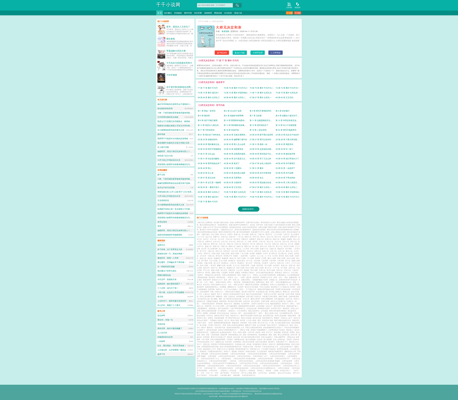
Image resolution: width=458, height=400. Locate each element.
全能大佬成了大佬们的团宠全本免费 (277, 225)
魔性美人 (210, 327)
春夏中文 (216, 236)
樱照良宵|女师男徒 (252, 284)
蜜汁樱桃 (214, 299)
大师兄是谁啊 (287, 361)
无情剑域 (161, 324)
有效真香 (255, 277)
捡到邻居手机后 (279, 306)
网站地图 (204, 353)
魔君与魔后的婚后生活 (282, 320)
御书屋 (242, 320)
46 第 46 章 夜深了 (231, 163)
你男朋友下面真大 (248, 272)
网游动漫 (218, 12)
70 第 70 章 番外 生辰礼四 (287, 92)
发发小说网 (291, 258)
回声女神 (259, 225)
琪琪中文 (207, 253)
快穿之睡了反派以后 (253, 296)
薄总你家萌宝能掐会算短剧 (207, 232)
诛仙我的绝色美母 (165, 108)
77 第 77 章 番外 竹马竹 (208, 87)
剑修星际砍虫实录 (165, 337)
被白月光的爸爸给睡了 (254, 294)
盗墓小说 (208, 246)
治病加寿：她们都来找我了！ (169, 283)
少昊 (202, 373)
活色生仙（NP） (236, 313)
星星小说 (214, 244)
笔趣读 (237, 272)
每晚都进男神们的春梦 (246, 306)
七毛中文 (233, 263)
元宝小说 (222, 244)
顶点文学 (223, 270)
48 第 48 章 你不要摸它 (285, 163)
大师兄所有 (213, 370)
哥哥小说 (255, 236)
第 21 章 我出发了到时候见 (209, 134)
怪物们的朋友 (251, 351)
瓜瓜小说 (270, 236)
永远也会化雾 (252, 308)
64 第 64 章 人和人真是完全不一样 (287, 183)
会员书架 (289, 7)
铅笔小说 (280, 263)
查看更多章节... (248, 209)
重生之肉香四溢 (283, 334)
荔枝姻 (234, 351)
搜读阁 (246, 270)
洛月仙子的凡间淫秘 (166, 187)
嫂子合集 (161, 174)
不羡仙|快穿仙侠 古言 (270, 346)
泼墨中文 (208, 241)
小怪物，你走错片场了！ (282, 370)
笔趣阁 (283, 239)
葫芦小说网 (241, 258)
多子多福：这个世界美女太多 (169, 249)
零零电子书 (228, 256)
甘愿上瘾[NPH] (279, 337)
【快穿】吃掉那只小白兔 (260, 303)
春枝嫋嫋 (277, 332)
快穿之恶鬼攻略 (280, 315)
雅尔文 (262, 236)
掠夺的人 (260, 370)
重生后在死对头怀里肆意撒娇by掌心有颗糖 (283, 229)
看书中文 (268, 234)
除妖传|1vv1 (234, 315)
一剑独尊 (161, 341)
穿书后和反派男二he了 (205, 342)
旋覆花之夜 (220, 342)
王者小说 (229, 239)
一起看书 (252, 256)
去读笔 (290, 253)
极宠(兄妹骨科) (254, 310)
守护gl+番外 (213, 375)
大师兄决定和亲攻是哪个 (218, 361)
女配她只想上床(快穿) (213, 275)
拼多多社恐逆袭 (248, 342)
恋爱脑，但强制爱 (209, 313)
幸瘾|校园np (281, 275)
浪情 (225, 296)
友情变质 (206, 337)
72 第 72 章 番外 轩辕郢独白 (236, 92)
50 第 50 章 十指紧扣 (232, 168)
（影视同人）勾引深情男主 (237, 310)
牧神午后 (272, 344)
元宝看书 (264, 263)
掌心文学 (249, 263)
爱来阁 (257, 258)
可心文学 (221, 239)
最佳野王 (271, 342)
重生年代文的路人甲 (218, 337)
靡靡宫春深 (260, 282)
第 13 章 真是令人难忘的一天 (209, 125)
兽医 (294, 282)
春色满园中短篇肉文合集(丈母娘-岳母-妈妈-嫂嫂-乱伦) (180, 142)
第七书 (226, 320)
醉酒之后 (286, 291)
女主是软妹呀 (262, 351)
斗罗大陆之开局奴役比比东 (168, 160)
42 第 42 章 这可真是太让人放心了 (235, 159)
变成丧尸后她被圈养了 (258, 330)
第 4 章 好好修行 (283, 110)
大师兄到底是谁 (286, 363)
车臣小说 (237, 248)
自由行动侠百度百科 (249, 227)
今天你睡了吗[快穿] (268, 349)
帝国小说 (224, 236)
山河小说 (224, 241)
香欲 (286, 277)
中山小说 (267, 244)
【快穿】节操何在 (292, 339)
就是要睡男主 (202, 308)
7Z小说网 (250, 258)
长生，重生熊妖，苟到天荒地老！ (171, 345)
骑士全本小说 (263, 322)
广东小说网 (244, 253)
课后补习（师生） (288, 303)
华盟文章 (231, 270)
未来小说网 (204, 265)
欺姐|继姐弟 (263, 334)
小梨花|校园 (214, 334)
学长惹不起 (235, 373)
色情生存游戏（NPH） (224, 282)
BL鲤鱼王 (241, 263)
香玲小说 (218, 251)
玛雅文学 (244, 239)
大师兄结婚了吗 (210, 368)
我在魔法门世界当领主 (167, 270)
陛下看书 (204, 260)
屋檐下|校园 (282, 296)
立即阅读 (277, 52)
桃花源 (268, 370)
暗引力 (219, 294)
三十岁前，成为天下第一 (167, 288)
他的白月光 (228, 303)
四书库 (255, 241)
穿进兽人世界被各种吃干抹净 (234, 294)
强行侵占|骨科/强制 (235, 301)
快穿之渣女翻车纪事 (207, 296)
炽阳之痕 (206, 344)
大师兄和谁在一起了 (261, 356)
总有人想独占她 (279, 339)
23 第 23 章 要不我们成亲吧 (261, 134)
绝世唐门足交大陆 (165, 155)
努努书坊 (242, 251)
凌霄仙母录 (162, 221)
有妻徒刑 (203, 351)
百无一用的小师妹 (239, 332)
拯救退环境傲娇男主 (275, 351)
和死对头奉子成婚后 (232, 291)
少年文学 (203, 256)
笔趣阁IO (217, 258)
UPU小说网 (254, 248)
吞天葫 (160, 296)
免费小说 (216, 246)
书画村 (235, 256)
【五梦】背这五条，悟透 (217, 325)
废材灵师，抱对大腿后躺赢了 (169, 328)
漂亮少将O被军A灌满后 (277, 310)
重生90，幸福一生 (165, 319)
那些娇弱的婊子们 (242, 349)
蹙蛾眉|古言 (231, 287)
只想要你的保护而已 (215, 351)
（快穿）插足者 (245, 277)
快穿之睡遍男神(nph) (284, 282)
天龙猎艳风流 (163, 200)
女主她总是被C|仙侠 (282, 322)
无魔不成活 (205, 234)
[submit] (237, 5)
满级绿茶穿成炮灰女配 (266, 289)
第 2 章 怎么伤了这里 (233, 110)
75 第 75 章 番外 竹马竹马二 (261, 87)
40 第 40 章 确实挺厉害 (285, 153)
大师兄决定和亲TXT (283, 358)
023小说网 (215, 234)
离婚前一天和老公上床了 (283, 318)
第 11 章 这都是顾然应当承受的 (261, 121)
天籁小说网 (208, 263)
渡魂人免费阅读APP (237, 222)
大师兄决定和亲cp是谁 (252, 365)
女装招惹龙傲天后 (248, 375)
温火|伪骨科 (255, 301)
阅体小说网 (281, 258)
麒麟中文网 (221, 265)
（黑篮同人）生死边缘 (227, 370)
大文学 (296, 251)
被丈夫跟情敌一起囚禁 (254, 339)
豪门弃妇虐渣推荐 (243, 232)
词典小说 (230, 244)
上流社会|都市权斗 (286, 346)
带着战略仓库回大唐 (176, 50)
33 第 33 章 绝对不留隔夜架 (209, 149)
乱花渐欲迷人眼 (262, 291)
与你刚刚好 (237, 342)
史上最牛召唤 (163, 147)
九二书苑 (248, 241)
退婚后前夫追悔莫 (259, 229)
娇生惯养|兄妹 (268, 315)
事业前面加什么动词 (268, 222)
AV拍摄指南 (240, 296)
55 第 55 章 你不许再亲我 (260, 172)
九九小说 (236, 265)
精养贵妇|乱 (220, 277)
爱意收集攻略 (202, 277)
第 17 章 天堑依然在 (206, 129)
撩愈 (270, 334)
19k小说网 (205, 339)
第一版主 (255, 246)
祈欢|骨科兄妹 (220, 327)
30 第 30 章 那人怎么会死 (234, 144)
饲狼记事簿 (292, 315)
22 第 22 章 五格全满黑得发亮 (235, 135)
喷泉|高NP (207, 279)
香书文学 (219, 256)
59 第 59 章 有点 (256, 177)
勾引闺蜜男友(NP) (286, 313)
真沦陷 (252, 225)
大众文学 (239, 270)
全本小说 (216, 241)
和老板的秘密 (219, 318)
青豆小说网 (289, 256)
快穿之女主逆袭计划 (278, 301)
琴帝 (159, 226)
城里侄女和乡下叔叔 (221, 315)
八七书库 (245, 248)
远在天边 (289, 299)
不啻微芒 (229, 339)
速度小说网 (235, 253)
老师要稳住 (264, 284)
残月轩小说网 (289, 246)
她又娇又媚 (257, 318)
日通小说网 (215, 253)
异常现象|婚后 (279, 299)
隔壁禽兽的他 (239, 339)
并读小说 (287, 270)
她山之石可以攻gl (284, 373)
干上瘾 (271, 322)
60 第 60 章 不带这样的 (285, 177)
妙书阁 (229, 265)
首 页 (159, 12)
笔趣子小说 (264, 248)
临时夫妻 (281, 294)
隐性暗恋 (286, 308)
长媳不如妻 (265, 301)
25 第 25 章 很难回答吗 (207, 139)
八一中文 (268, 256)
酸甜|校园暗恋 (275, 303)
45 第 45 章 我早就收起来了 (209, 163)
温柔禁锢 (211, 289)
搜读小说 (260, 239)
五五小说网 (223, 260)
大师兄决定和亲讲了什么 (210, 358)
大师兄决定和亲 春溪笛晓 (219, 353)
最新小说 (222, 268)
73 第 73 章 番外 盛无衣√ (208, 92)
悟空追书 (236, 239)
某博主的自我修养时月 (242, 229)
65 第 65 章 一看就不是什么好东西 (209, 187)
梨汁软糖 (203, 325)
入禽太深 (206, 294)
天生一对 (209, 373)
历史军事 (198, 12)
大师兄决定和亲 (217, 21)
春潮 (263, 332)
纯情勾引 (219, 289)
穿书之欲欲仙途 (223, 313)
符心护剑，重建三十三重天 (168, 305)
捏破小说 (240, 246)
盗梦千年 (161, 354)
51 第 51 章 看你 (256, 168)
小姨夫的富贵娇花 (208, 303)
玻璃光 (210, 318)
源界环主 (161, 245)
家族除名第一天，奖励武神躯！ (170, 253)
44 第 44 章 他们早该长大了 (287, 158)
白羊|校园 (264, 310)
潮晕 (220, 299)
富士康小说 (273, 253)
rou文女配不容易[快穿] (267, 275)
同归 (216, 373)
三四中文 (286, 234)
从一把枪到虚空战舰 (166, 266)
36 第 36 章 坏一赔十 (284, 149)
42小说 (290, 244)
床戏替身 (243, 322)
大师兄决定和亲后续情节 (272, 365)
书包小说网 (252, 322)
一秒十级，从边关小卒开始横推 (170, 292)
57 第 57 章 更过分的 (206, 177)
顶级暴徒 (236, 303)
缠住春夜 (170, 38)
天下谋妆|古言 (251, 289)
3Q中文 (206, 239)
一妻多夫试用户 (238, 284)
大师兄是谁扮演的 (242, 368)
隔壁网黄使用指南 (283, 344)
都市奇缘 (161, 134)
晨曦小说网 (295, 260)
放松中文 (214, 268)
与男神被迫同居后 (248, 282)
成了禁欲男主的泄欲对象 (232, 299)
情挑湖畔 (236, 375)
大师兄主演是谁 (284, 368)
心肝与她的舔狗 (231, 306)
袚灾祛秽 (236, 337)
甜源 (244, 334)
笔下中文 (203, 251)
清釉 (274, 334)
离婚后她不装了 (292, 306)
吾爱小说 (253, 234)
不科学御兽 (171, 74)
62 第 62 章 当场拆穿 (232, 182)
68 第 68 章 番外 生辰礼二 (235, 97)
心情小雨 (250, 332)
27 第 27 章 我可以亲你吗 (260, 139)
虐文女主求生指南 (251, 287)
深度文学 (226, 251)
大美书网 (256, 260)
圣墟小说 (284, 265)
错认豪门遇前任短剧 (221, 222)
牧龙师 (231, 272)
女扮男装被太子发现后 (276, 330)
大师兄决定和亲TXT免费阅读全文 (225, 363)
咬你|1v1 (286, 272)
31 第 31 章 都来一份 (258, 144)
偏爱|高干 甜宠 (250, 325)
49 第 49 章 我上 (205, 168)
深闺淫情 (208, 306)
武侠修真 (178, 12)
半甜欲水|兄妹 (248, 346)
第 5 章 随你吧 (204, 115)
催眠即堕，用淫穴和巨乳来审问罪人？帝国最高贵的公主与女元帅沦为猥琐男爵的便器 (193, 151)
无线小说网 (225, 253)
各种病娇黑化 (252, 334)
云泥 (229, 284)
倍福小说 (275, 244)
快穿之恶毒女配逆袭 (208, 310)
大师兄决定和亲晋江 (278, 356)
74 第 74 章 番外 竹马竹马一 (287, 87)
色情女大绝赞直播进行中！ (228, 330)
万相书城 (257, 263)
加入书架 (241, 52)
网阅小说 (232, 246)
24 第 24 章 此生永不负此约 (287, 134)
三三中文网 (277, 234)
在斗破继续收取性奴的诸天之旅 (170, 129)
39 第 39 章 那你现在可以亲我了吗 (261, 154)
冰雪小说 (200, 241)
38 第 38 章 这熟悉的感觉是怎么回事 (235, 154)
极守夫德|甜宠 (223, 308)
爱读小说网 (235, 320)
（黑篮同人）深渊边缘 (246, 370)
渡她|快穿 (235, 322)
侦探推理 (208, 12)
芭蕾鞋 (292, 332)
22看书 (230, 234)
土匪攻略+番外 (225, 375)
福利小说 (248, 236)
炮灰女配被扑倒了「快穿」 (254, 313)
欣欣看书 (276, 265)
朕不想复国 (224, 373)
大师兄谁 (233, 361)
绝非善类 (228, 342)
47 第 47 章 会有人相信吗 (260, 163)
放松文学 (206, 268)
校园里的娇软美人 (211, 287)
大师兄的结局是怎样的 (216, 365)
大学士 (287, 263)
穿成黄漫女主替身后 (260, 344)
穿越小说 (237, 234)
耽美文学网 (245, 265)
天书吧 (263, 258)
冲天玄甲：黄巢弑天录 (167, 279)
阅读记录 (297, 7)
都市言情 (188, 12)
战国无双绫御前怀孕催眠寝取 (169, 234)
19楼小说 (224, 246)
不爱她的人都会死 (216, 320)
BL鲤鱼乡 (231, 260)
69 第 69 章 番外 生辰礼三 (209, 97)
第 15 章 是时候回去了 (259, 125)
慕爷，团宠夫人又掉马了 (178, 26)
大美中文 (272, 263)
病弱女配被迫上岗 (235, 334)
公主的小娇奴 (251, 320)
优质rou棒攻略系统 (229, 275)
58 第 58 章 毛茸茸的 (232, 177)
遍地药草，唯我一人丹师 (167, 257)
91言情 (275, 256)
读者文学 (232, 236)
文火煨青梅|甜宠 (293, 275)
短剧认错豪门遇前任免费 (267, 227)
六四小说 (262, 241)
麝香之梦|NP (255, 299)
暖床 (259, 320)
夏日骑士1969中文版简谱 (209, 229)
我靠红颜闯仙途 (164, 275)
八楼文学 (295, 270)
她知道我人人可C (209, 349)
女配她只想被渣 (212, 301)
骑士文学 (216, 263)
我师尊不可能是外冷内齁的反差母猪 (172, 138)
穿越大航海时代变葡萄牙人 (239, 225)
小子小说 (276, 268)
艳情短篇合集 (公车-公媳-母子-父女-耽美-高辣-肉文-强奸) (181, 191)
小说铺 (252, 265)
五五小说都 (213, 260)
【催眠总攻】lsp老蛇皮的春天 (221, 332)
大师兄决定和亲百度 (234, 365)
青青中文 (200, 272)
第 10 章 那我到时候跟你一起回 (235, 121)
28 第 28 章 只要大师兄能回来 (287, 140)
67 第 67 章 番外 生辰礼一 (261, 97)
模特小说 (276, 239)
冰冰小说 (232, 241)
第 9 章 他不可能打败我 (207, 120)
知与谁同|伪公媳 (203, 299)
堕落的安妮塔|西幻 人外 (235, 327)
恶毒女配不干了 (282, 342)
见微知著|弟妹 (294, 296)
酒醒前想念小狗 (290, 351)
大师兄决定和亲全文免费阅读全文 (263, 368)
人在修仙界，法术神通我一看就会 (171, 349)
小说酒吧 (224, 272)
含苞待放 (285, 332)
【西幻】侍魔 (244, 330)
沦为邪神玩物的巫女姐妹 (167, 117)
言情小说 (237, 244)
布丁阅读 (284, 268)
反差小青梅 (290, 294)
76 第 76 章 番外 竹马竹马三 (236, 87)
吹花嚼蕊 (223, 287)
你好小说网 (240, 268)
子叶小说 (206, 270)
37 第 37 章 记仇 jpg (206, 153)
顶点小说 (208, 236)
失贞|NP (240, 287)
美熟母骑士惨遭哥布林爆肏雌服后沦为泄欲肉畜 (177, 164)
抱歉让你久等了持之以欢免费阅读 (215, 227)
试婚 (207, 334)
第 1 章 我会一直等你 (207, 110)
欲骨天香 (294, 334)
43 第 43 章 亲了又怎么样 (260, 158)
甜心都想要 (267, 339)
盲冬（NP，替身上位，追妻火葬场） (237, 279)
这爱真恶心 (213, 308)
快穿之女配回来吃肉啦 (253, 327)
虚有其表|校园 (211, 330)
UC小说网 (268, 265)
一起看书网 (243, 256)
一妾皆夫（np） (232, 277)
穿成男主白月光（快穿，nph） (271, 277)
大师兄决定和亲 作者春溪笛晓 (244, 358)
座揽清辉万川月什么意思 (260, 232)
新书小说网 (271, 270)
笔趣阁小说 (231, 268)
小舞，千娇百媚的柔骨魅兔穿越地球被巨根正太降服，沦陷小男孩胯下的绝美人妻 (191, 112)
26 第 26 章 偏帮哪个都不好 (235, 139)
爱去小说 (263, 246)
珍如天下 (269, 306)
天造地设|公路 (240, 344)
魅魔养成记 (293, 277)
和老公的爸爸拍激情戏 (235, 325)
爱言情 (281, 256)
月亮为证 (209, 315)
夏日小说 (289, 251)
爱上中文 (279, 246)
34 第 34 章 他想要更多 (233, 149)
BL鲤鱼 (200, 263)
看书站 (207, 272)
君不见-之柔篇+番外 (248, 373)
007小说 (249, 260)
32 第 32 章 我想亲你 (284, 144)
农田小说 (257, 251)
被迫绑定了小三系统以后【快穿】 (283, 287)
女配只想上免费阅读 (204, 222)
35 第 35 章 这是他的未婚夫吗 (261, 149)
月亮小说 (262, 270)
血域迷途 (272, 373)
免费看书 (252, 239)
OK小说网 (254, 270)
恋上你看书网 (213, 248)
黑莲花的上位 (255, 349)
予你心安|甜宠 (264, 287)
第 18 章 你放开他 (231, 129)
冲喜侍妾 (257, 346)
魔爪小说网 (272, 258)
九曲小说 (211, 251)
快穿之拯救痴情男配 (217, 339)
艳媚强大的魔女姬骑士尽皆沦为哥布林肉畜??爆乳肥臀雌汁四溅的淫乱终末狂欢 (190, 125)
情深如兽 (212, 277)
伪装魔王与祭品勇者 (269, 296)
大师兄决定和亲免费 (266, 358)
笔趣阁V (259, 253)
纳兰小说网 (250, 268)
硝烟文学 (280, 248)
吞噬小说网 (215, 270)
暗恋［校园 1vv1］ (244, 275)
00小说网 (245, 234)
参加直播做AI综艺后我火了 (273, 327)
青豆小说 (293, 241)
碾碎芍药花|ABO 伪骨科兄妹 (251, 315)
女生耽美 (228, 12)
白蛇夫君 (246, 301)
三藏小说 (261, 234)
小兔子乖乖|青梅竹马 (237, 308)
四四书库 (259, 265)
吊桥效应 (241, 351)
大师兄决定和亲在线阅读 (269, 363)
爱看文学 (293, 236)
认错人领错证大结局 (278, 232)
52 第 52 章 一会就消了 (285, 168)
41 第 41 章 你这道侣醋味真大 (209, 159)
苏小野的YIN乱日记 (232, 318)
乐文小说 (234, 251)
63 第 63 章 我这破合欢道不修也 (261, 183)
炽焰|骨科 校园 (267, 320)
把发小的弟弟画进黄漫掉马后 (230, 346)
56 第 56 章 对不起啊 (284, 172)
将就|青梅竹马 (267, 318)
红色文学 (285, 236)
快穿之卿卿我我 (267, 299)
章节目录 (259, 52)
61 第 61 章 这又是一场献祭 (209, 182)
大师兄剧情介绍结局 (226, 368)
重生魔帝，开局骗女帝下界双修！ (171, 262)
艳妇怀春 (237, 282)
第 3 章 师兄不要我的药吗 (260, 110)
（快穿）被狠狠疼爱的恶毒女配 (219, 322)
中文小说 (213, 239)
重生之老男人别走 (271, 313)
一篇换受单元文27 (226, 229)
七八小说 (200, 236)
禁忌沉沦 (206, 284)
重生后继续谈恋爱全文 (208, 225)
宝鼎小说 (283, 244)
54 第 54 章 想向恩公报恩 (234, 172)
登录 (299, 13)
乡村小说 (291, 268)
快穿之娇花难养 (261, 342)
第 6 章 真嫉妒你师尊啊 (233, 115)
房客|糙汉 (278, 272)
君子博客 (288, 248)
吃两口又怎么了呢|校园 (225, 349)
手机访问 (223, 52)
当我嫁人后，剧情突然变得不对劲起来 (283, 279)
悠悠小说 (203, 258)
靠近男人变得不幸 (248, 291)
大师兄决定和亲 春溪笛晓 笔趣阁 (268, 361)
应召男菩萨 (245, 303)
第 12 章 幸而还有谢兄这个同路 (287, 121)
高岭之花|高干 (272, 325)
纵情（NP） (270, 282)
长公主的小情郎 (218, 306)
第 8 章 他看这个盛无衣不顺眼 (287, 116)
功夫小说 (277, 241)
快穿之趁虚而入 (267, 337)
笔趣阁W (225, 258)
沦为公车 (246, 299)
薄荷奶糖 (219, 303)
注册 (290, 13)
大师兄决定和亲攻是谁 (227, 356)
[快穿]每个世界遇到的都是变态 (222, 344)
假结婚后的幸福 (235, 227)
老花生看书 (241, 260)
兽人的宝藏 (261, 325)
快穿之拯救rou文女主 (219, 284)
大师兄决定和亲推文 (246, 361)
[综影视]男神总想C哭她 (210, 346)
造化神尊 (161, 315)
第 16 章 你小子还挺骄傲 (286, 125)
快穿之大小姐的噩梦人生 (279, 284)
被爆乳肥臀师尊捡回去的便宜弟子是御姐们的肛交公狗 (180, 183)
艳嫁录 (213, 294)
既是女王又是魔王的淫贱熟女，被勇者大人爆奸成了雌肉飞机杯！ (185, 121)
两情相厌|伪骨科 (264, 308)
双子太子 (269, 332)
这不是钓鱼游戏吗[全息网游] (179, 86)
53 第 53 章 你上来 (205, 172)
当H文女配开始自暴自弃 (265, 272)
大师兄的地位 (226, 358)
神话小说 (240, 241)
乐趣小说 (272, 248)
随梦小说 (247, 246)
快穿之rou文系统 (270, 294)
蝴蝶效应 (219, 296)
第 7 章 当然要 (256, 115)
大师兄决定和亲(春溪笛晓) (257, 353)
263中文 (223, 234)
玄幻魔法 (168, 12)
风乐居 (203, 248)
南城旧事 (223, 334)
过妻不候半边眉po (253, 222)
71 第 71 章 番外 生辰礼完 (261, 92)
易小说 (252, 244)
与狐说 (255, 275)
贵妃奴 (257, 332)
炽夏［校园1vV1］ (217, 291)
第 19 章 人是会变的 (258, 129)
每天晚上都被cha (275, 291)
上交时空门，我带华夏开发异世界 (171, 300)
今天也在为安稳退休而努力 (179, 62)
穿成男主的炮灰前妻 (282, 289)
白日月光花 (262, 373)
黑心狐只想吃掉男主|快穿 (250, 337)
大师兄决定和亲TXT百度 (249, 363)
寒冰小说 (277, 236)
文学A (265, 253)
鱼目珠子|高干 (276, 308)
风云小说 (222, 248)
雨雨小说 (259, 244)
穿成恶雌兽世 (223, 225)
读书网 (252, 253)
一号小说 (240, 236)
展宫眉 (229, 337)
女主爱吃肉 (222, 310)
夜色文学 (245, 244)
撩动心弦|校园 (246, 318)
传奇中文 (279, 270)
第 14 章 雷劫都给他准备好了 (235, 125)
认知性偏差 (260, 306)
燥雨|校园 (222, 301)
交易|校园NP (204, 291)
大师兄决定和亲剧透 (238, 353)
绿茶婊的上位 (283, 325)
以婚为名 (231, 296)
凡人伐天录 (162, 332)
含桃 (203, 334)
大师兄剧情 (212, 356)
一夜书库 (212, 265)
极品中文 (230, 248)
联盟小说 (268, 239)
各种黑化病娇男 (282, 349)
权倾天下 (227, 351)
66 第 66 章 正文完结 (284, 97)
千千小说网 (168, 4)
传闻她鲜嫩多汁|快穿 (260, 279)
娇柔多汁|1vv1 (217, 279)
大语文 (199, 253)
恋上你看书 (295, 234)
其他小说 (238, 12)
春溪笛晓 (225, 31)
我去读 (210, 258)
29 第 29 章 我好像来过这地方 (209, 144)
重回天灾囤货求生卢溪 (227, 232)
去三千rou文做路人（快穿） (234, 289)
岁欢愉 (248, 344)
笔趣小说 (206, 244)
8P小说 (287, 260)
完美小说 (271, 246)
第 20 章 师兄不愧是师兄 (286, 129)
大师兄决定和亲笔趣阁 (278, 353)
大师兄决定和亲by (244, 356)
